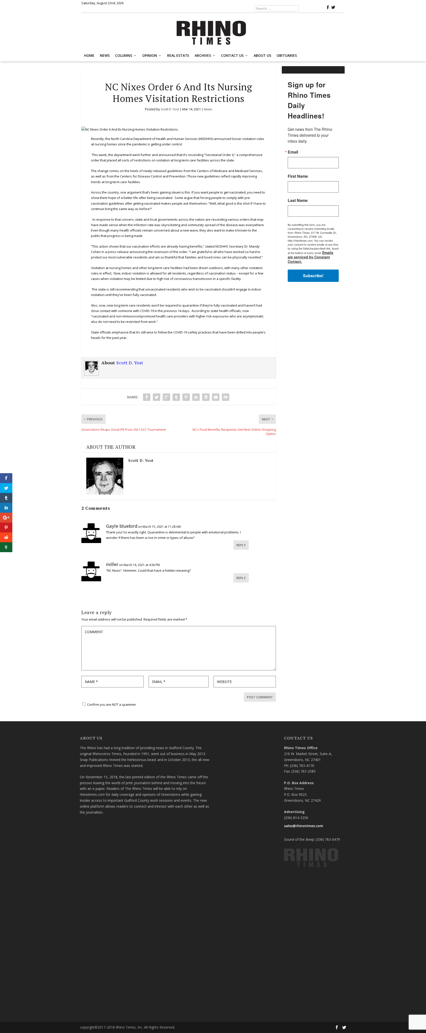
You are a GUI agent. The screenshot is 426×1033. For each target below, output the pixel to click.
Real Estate (178, 55)
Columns (123, 55)
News (105, 55)
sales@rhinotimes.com (303, 825)
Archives (203, 55)
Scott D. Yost (170, 109)
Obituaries (287, 55)
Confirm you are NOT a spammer (111, 704)
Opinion (149, 55)
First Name (298, 176)
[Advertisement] (313, 364)
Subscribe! (313, 275)
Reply (241, 545)
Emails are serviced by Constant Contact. (310, 257)
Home (89, 55)
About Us (262, 55)
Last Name (298, 200)
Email (293, 152)
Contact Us (232, 55)
